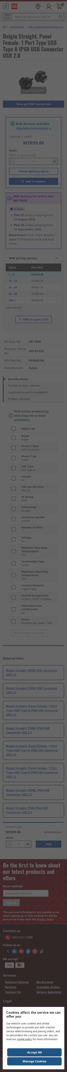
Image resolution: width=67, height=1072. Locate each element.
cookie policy (24, 1039)
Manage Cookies (34, 1061)
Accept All (34, 1052)
